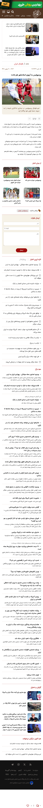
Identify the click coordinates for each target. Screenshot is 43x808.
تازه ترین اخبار (35, 259)
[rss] (30, 764)
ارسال (21, 250)
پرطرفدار (23, 259)
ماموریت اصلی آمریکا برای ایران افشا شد (26, 498)
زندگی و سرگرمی (9, 16)
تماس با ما (27, 770)
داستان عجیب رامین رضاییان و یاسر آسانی (11, 202)
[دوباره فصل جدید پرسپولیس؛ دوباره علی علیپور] (11, 172)
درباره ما (35, 770)
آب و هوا (13, 774)
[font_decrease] (29, 118)
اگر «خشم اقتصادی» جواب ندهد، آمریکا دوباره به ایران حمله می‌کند (15, 25)
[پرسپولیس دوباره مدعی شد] (31, 172)
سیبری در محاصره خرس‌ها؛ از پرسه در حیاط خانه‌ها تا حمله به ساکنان (22, 410)
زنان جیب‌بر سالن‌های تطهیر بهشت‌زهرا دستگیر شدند (22, 461)
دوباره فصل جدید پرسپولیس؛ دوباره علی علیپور (12, 181)
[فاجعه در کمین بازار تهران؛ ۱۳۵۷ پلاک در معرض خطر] (34, 706)
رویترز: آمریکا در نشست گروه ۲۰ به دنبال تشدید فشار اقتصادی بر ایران (23, 598)
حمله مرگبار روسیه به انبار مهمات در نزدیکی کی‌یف (22, 362)
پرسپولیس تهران (23, 210)
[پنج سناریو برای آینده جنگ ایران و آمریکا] (34, 695)
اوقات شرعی (22, 774)
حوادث (18, 16)
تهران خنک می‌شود (33, 675)
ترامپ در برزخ (34, 343)
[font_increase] (39, 118)
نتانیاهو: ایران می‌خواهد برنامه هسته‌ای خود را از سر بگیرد (23, 424)
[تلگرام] (12, 764)
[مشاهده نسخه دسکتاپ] (8, 11)
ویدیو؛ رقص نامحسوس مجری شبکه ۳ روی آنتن (23, 436)
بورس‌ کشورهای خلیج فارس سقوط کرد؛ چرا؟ (25, 571)
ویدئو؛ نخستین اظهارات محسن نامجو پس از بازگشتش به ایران (21, 651)
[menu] (3, 12)
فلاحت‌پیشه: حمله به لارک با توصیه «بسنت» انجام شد (21, 270)
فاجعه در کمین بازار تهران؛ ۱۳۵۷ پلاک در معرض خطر (14, 704)
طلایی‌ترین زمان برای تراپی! (17, 36)
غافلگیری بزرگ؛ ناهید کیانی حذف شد (27, 638)
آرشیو (20, 770)
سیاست (28, 16)
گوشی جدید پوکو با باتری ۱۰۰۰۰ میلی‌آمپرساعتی (24, 507)
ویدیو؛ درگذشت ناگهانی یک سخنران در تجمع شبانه (22, 487)
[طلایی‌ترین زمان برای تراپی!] (32, 39)
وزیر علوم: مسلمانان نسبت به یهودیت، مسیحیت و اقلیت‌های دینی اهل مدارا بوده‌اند (24, 350)
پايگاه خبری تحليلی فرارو (17, 779)
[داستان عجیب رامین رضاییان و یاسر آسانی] (11, 193)
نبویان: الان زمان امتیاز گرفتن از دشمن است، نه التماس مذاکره (22, 474)
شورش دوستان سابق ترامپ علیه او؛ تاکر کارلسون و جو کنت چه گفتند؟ (22, 520)
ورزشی (23, 16)
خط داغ (38, 369)
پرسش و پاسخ (33, 774)
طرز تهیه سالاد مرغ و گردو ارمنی (28, 356)
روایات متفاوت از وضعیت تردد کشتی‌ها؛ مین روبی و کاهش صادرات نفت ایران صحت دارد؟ (23, 612)
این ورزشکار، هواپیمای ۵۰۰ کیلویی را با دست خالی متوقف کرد (23, 754)
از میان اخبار (36, 163)
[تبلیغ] (21, 4)
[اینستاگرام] (18, 764)
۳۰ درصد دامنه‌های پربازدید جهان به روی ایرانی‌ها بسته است (22, 548)
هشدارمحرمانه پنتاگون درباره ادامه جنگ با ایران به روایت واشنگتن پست (23, 626)
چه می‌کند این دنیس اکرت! (33, 201)
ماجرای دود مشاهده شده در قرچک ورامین (25, 532)
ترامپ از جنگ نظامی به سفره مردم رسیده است (23, 337)
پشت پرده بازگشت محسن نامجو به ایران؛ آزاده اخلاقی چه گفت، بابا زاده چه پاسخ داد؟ (22, 584)
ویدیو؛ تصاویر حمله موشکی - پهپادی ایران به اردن (21, 264)
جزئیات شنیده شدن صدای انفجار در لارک (25, 283)
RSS (7, 774)
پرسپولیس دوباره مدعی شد (33, 180)
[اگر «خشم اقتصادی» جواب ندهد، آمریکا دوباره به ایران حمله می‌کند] (32, 27)
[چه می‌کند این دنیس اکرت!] (31, 193)
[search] (12, 12)
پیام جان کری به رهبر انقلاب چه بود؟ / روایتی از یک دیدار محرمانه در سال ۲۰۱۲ (23, 449)
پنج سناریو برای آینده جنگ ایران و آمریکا (14, 692)
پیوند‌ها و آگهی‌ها (10, 770)
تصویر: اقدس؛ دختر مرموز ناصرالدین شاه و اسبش (23, 663)
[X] (24, 764)
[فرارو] (36, 14)
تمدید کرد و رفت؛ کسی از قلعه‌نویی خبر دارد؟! (24, 560)
